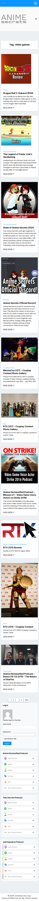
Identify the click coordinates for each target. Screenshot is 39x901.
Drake (5, 489)
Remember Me (10, 739)
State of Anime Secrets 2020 (18, 227)
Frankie (5, 90)
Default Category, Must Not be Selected (15, 544)
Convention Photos (9, 368)
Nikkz (4, 424)
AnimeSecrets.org (22, 896)
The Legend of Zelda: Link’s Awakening (17, 155)
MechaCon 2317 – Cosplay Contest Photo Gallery (17, 372)
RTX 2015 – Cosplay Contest (18, 627)
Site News (6, 300)
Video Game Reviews (9, 151)
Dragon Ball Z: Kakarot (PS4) (18, 93)
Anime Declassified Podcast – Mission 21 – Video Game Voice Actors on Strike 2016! (19, 495)
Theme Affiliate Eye (9, 898)
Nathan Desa (7, 671)
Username (7, 724)
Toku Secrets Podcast (9, 224)
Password (6, 732)
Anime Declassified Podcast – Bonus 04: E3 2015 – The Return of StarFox (20, 677)
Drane (5, 623)
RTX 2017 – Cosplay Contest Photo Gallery (18, 428)
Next (26, 700)
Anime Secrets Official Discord (19, 303)
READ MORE (8, 107)
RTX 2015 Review (12, 547)
